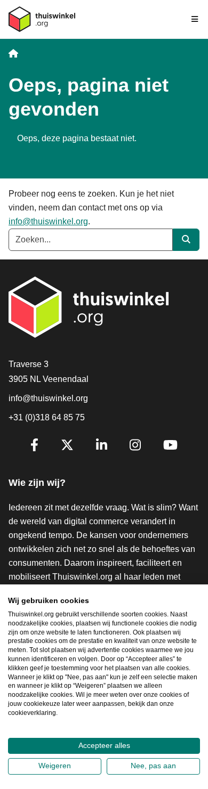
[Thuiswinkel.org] (42, 19)
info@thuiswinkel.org (48, 221)
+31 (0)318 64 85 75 (47, 417)
